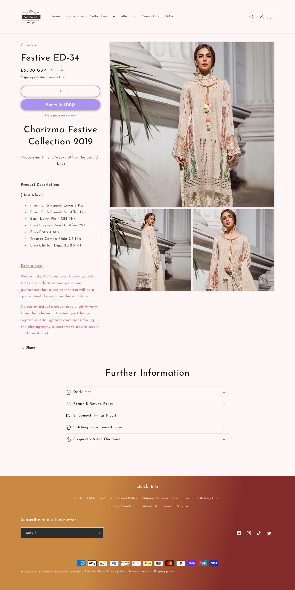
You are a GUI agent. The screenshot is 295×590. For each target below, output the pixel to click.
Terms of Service (175, 506)
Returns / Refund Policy (118, 498)
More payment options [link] (60, 115)
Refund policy (94, 571)
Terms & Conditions (122, 506)
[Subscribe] (98, 532)
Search (77, 498)
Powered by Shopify (68, 572)
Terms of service (139, 571)
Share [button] (30, 348)
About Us (150, 506)
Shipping (27, 77)
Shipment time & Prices (160, 498)
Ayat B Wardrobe (43, 572)
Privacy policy (116, 571)
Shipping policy (163, 571)
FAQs (91, 498)
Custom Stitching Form (201, 498)
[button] (252, 17)
